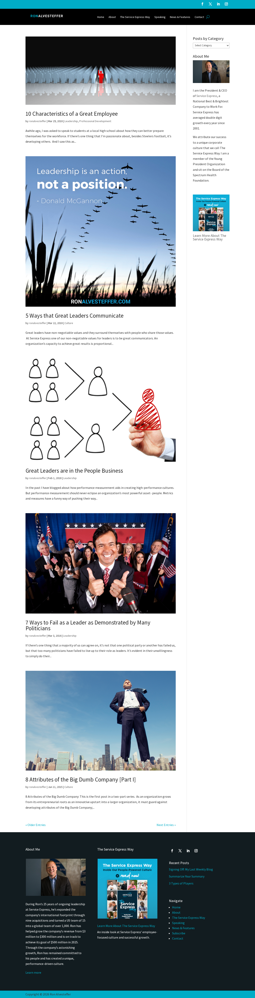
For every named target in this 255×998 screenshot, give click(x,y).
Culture (69, 323)
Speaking (160, 17)
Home (100, 17)
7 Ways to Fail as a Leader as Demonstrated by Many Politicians (88, 625)
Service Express (206, 96)
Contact (199, 17)
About (112, 17)
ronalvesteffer (37, 121)
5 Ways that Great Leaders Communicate (75, 315)
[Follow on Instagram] (226, 4)
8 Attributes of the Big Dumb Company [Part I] (81, 779)
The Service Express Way (135, 17)
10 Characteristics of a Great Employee (72, 113)
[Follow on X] (210, 4)
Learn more (33, 972)
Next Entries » (166, 825)
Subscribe (178, 933)
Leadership (71, 121)
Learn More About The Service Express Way (209, 237)
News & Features (180, 17)
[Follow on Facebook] (202, 4)
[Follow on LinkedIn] (218, 4)
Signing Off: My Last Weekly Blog (191, 869)
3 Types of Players (181, 883)
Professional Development (95, 121)
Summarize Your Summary (186, 876)
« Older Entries (36, 825)
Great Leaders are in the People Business (74, 470)
